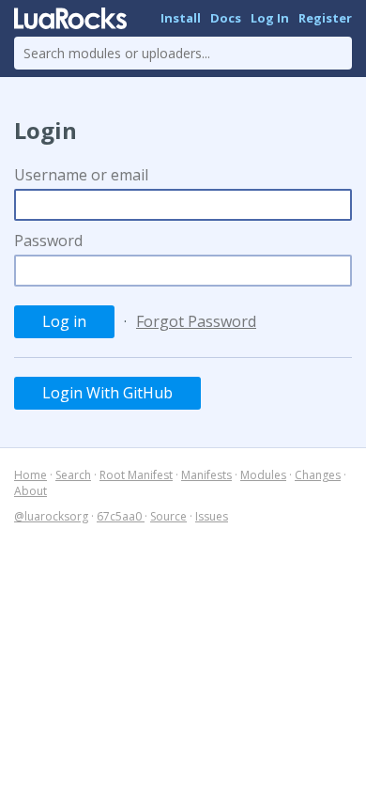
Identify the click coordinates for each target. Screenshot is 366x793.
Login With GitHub (107, 392)
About (30, 491)
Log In (270, 17)
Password (48, 240)
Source (168, 516)
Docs (225, 17)
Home (30, 475)
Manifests (206, 475)
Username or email (81, 174)
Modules (263, 475)
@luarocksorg (51, 516)
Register (325, 17)
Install (180, 17)
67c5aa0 (121, 516)
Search (73, 475)
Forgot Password (196, 321)
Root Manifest (136, 475)
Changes (318, 475)
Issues (211, 516)
